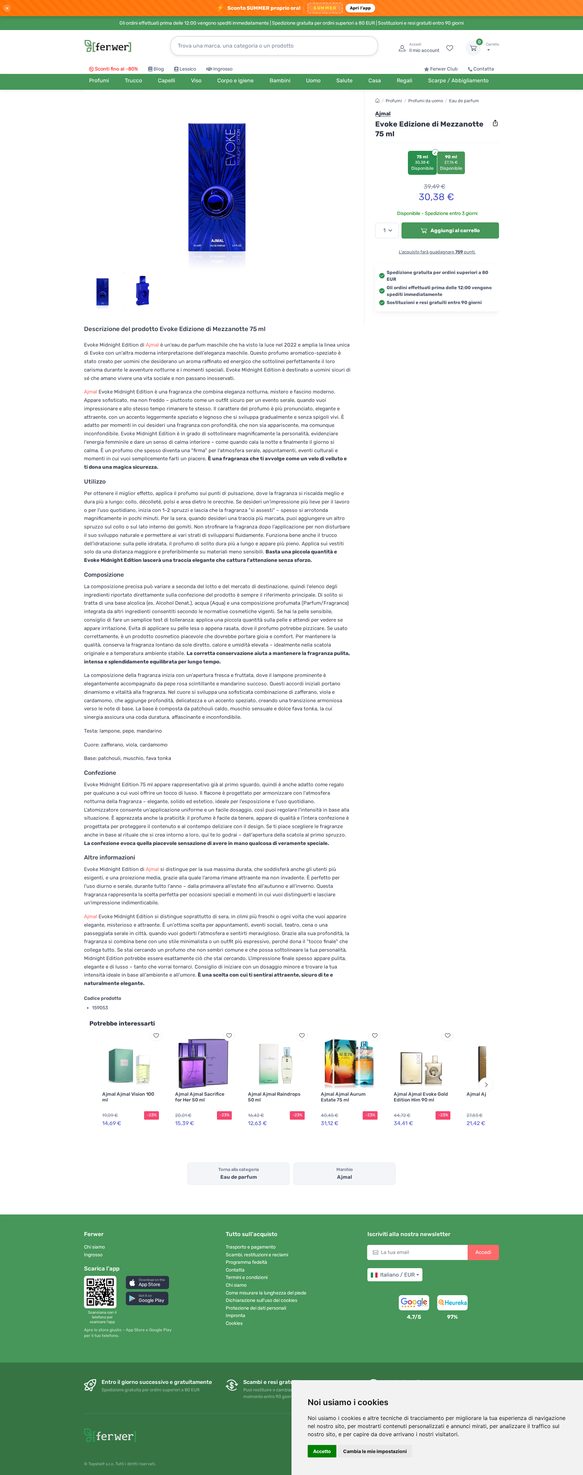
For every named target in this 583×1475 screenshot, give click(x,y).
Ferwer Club (444, 69)
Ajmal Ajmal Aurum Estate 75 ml (343, 1097)
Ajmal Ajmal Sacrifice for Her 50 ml (199, 1097)
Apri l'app (360, 7)
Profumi (394, 100)
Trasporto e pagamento (251, 1247)
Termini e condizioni (247, 1277)
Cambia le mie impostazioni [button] (375, 1451)
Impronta (235, 1315)
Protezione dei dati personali (256, 1308)
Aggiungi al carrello (454, 230)
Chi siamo (94, 1247)
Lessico (187, 69)
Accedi (483, 1252)
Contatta (483, 69)
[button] (147, 1282)
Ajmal (152, 345)
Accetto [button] (322, 1451)
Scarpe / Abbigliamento (458, 80)
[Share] (495, 123)
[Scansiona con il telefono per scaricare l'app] (102, 1292)
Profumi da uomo (425, 100)
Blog (159, 69)
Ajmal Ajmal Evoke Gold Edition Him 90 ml (421, 1097)
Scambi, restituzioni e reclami (257, 1255)
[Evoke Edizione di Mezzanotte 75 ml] (217, 183)
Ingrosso (222, 69)
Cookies (234, 1323)
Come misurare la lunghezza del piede (266, 1293)
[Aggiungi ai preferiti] (156, 1035)
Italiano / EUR (397, 1275)
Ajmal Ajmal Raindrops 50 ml (274, 1097)
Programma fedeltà (246, 1262)
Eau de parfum (464, 100)
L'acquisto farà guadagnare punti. (437, 251)
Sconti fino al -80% (116, 69)
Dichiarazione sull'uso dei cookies (261, 1300)
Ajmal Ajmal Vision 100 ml (128, 1097)
